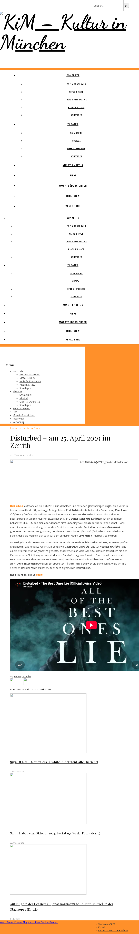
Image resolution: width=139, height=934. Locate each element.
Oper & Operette (76, 148)
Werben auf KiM (106, 924)
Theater (72, 124)
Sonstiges (76, 115)
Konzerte (73, 75)
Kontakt (102, 927)
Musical (76, 141)
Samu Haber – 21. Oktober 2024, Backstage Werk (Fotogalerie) (55, 833)
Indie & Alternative (76, 100)
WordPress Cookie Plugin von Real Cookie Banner (29, 922)
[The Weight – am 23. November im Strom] (30, 683)
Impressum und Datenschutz (113, 930)
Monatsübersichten (73, 185)
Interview (73, 195)
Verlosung (73, 206)
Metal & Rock (76, 92)
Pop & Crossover (76, 84)
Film (73, 175)
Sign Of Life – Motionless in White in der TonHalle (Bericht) (54, 762)
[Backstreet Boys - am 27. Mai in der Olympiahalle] (17, 683)
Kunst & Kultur (73, 165)
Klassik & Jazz (76, 107)
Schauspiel (76, 133)
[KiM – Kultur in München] (69, 42)
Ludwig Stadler (22, 676)
